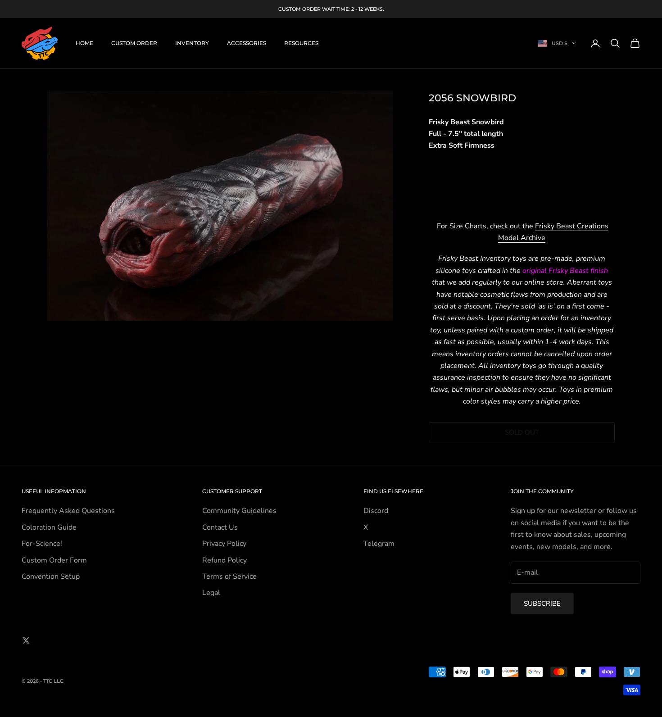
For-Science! (42, 544)
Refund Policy (224, 560)
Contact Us (220, 527)
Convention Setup (51, 576)
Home (84, 43)
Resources (301, 43)
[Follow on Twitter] (26, 640)
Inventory (192, 43)
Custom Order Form (54, 560)
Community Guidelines (239, 511)
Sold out (522, 432)
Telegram (378, 544)
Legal (211, 593)
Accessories (246, 43)
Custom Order (134, 43)
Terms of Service (229, 576)
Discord (375, 511)
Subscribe (542, 603)
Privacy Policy (224, 544)
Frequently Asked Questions (68, 511)
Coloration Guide (49, 527)
